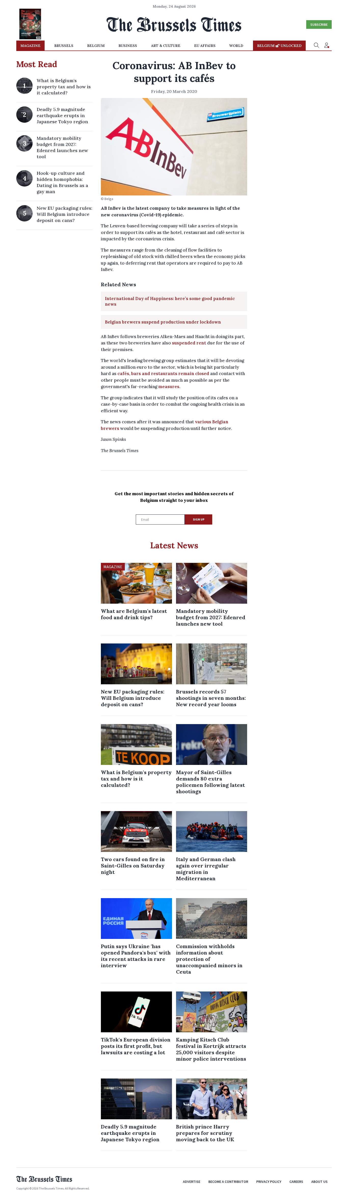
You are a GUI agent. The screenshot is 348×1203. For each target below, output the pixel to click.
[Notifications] (327, 46)
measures (168, 386)
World (236, 45)
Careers (296, 1181)
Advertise (191, 1181)
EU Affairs (205, 45)
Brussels (63, 45)
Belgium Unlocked (279, 45)
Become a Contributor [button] (228, 1181)
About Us (319, 1181)
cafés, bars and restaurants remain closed (163, 373)
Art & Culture (165, 45)
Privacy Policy (268, 1181)
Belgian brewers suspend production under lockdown (163, 322)
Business (127, 45)
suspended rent (189, 343)
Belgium (96, 45)
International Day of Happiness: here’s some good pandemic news (170, 301)
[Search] (316, 46)
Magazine (30, 45)
